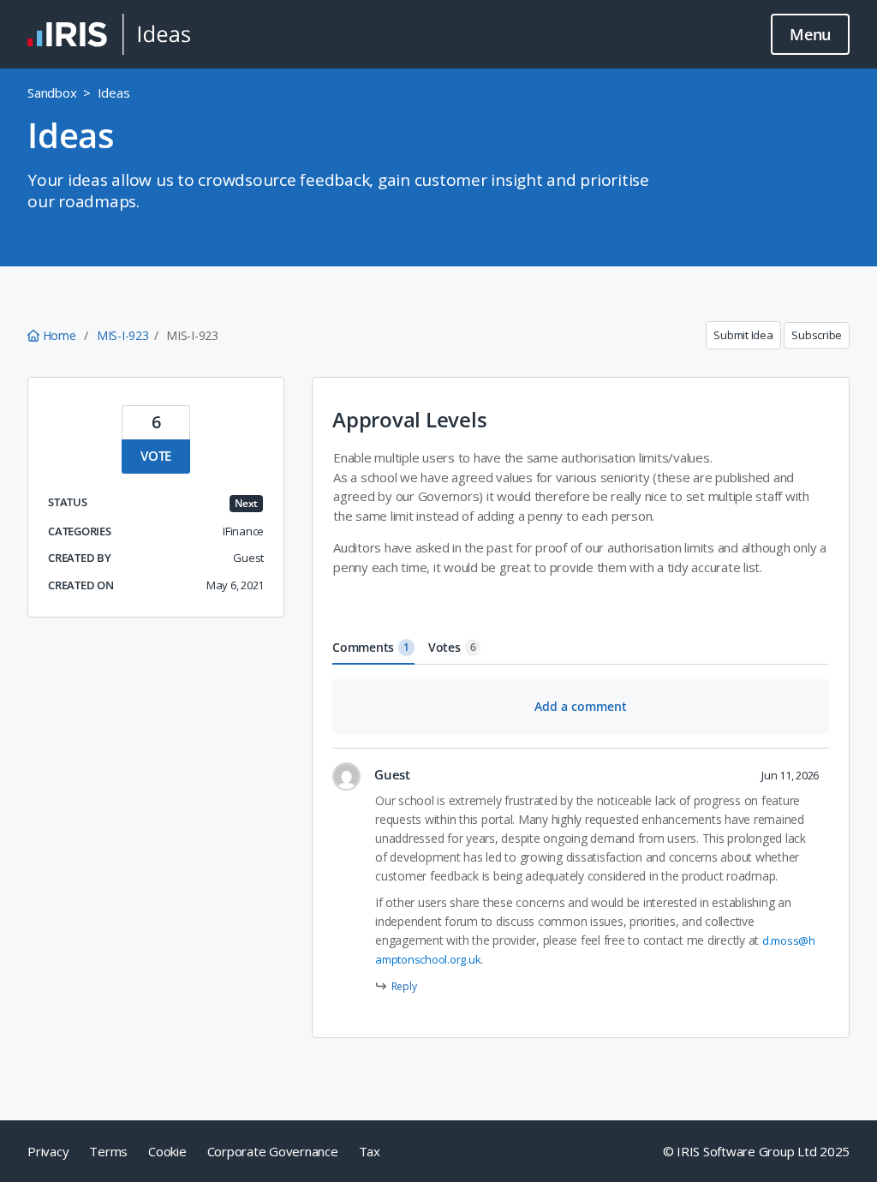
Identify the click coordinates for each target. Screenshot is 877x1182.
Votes (452, 647)
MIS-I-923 (123, 335)
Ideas (114, 92)
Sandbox (51, 92)
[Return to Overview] (108, 34)
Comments (370, 647)
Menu (810, 34)
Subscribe (816, 335)
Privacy (48, 1151)
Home (59, 335)
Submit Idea (743, 335)
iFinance (243, 531)
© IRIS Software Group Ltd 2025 (756, 1151)
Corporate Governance (272, 1151)
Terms (108, 1151)
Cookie (167, 1151)
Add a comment (580, 706)
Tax (369, 1151)
